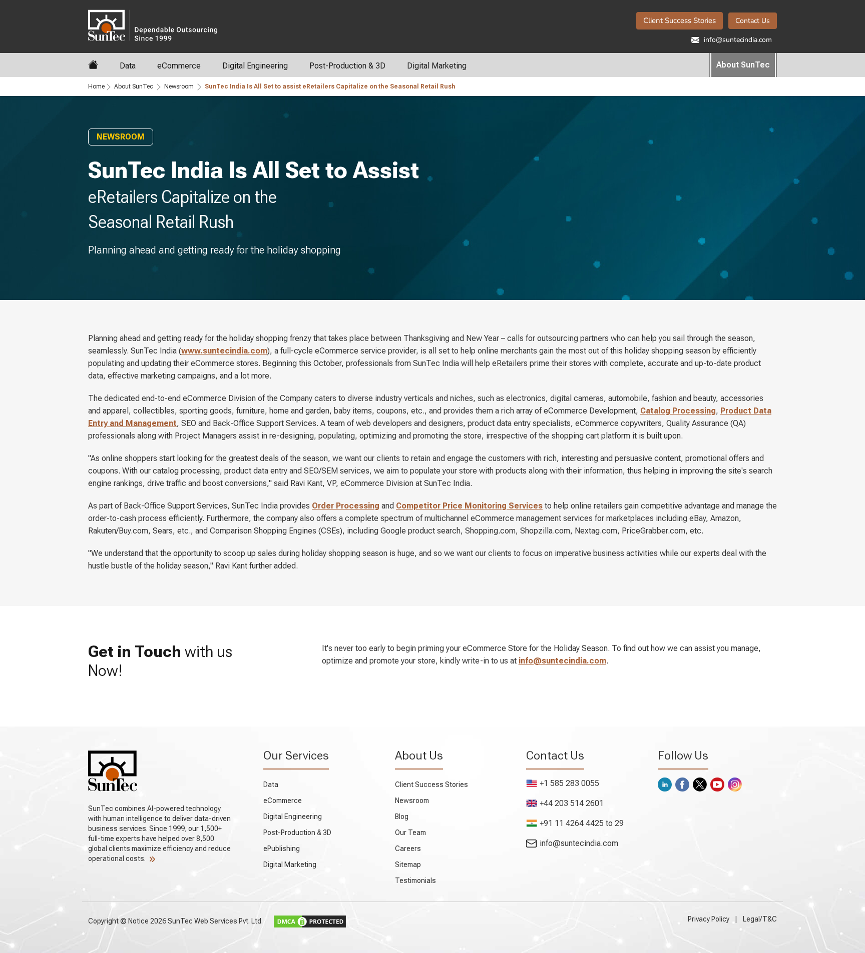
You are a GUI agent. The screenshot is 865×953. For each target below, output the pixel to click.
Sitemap (408, 864)
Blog (401, 816)
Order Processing (345, 505)
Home (96, 86)
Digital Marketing (437, 65)
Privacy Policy (708, 919)
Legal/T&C (760, 919)
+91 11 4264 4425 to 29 (582, 823)
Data (128, 65)
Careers (408, 848)
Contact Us (752, 21)
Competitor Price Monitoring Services (469, 505)
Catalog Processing (678, 411)
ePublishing (281, 848)
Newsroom (179, 86)
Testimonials (415, 880)
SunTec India (199, 25)
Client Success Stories (679, 21)
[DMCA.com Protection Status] (311, 920)
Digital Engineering (255, 65)
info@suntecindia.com (737, 39)
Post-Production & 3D (347, 65)
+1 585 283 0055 (569, 783)
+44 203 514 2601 (572, 803)
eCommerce (179, 65)
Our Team (410, 832)
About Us (419, 755)
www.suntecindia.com (224, 351)
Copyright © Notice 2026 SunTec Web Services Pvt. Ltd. (176, 920)
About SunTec (743, 65)
